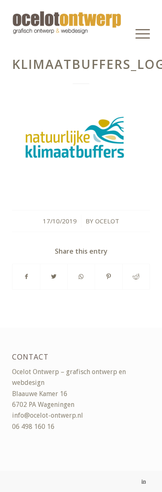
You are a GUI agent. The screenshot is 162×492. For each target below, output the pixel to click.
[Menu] (138, 33)
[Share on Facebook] (26, 276)
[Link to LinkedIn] (143, 481)
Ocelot (107, 221)
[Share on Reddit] (136, 276)
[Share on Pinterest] (108, 276)
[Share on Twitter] (53, 276)
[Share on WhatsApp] (81, 276)
